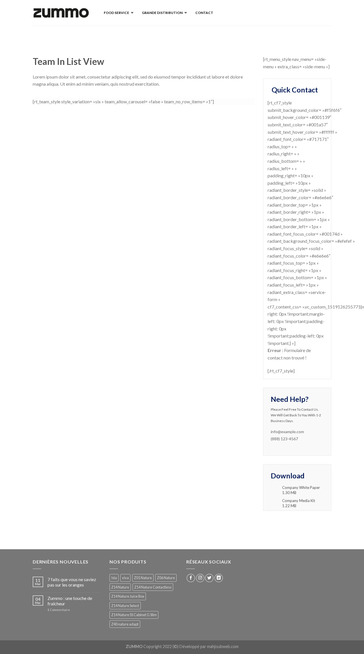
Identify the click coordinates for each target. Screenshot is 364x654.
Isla (114, 577)
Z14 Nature (120, 587)
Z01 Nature (143, 577)
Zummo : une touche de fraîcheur (69, 600)
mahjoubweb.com (223, 646)
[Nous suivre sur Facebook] (191, 578)
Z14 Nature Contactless (152, 587)
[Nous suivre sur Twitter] (209, 578)
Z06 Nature (166, 577)
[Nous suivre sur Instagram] (200, 578)
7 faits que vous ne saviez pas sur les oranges (71, 582)
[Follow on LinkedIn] (218, 578)
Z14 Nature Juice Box (127, 596)
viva (125, 577)
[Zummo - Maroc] (61, 13)
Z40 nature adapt (124, 624)
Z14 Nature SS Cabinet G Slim (134, 614)
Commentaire (58, 610)
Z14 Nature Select (125, 605)
